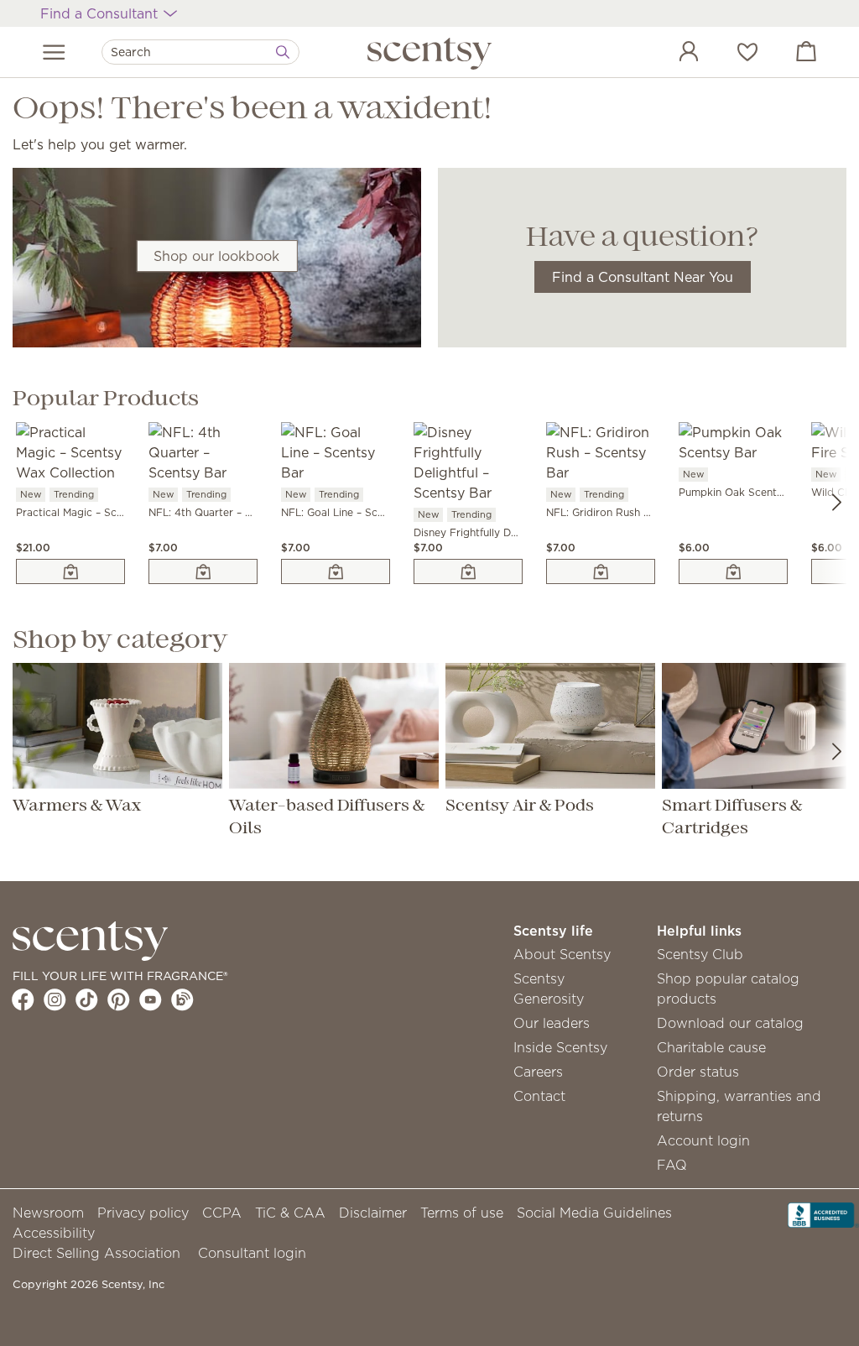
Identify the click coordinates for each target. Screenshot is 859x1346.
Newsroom (48, 1212)
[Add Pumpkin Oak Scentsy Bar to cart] (733, 571)
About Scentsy (562, 954)
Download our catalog (730, 1023)
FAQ (672, 1165)
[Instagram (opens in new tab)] (55, 999)
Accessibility (54, 1232)
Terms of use (461, 1212)
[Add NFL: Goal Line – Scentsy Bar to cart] (335, 571)
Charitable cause (711, 1047)
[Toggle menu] (54, 52)
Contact (539, 1096)
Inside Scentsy (560, 1047)
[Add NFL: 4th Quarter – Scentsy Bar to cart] (203, 571)
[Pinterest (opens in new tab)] (119, 999)
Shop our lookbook (216, 256)
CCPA (222, 1212)
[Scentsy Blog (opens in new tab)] (182, 999)
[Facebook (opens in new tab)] (23, 999)
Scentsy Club (700, 954)
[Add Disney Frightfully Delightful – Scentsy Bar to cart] (468, 571)
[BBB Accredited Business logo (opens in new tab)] (823, 1213)
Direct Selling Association (96, 1253)
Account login (703, 1140)
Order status (698, 1071)
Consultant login (252, 1253)
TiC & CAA (290, 1212)
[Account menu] (672, 53)
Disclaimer (373, 1212)
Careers (538, 1071)
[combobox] (200, 52)
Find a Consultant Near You (642, 277)
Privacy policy (143, 1212)
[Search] (282, 52)
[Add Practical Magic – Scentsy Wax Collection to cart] (70, 571)
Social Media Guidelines (594, 1212)
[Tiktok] (87, 999)
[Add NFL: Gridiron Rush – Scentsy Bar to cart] (600, 571)
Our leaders (551, 1023)
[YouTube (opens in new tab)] (150, 999)
